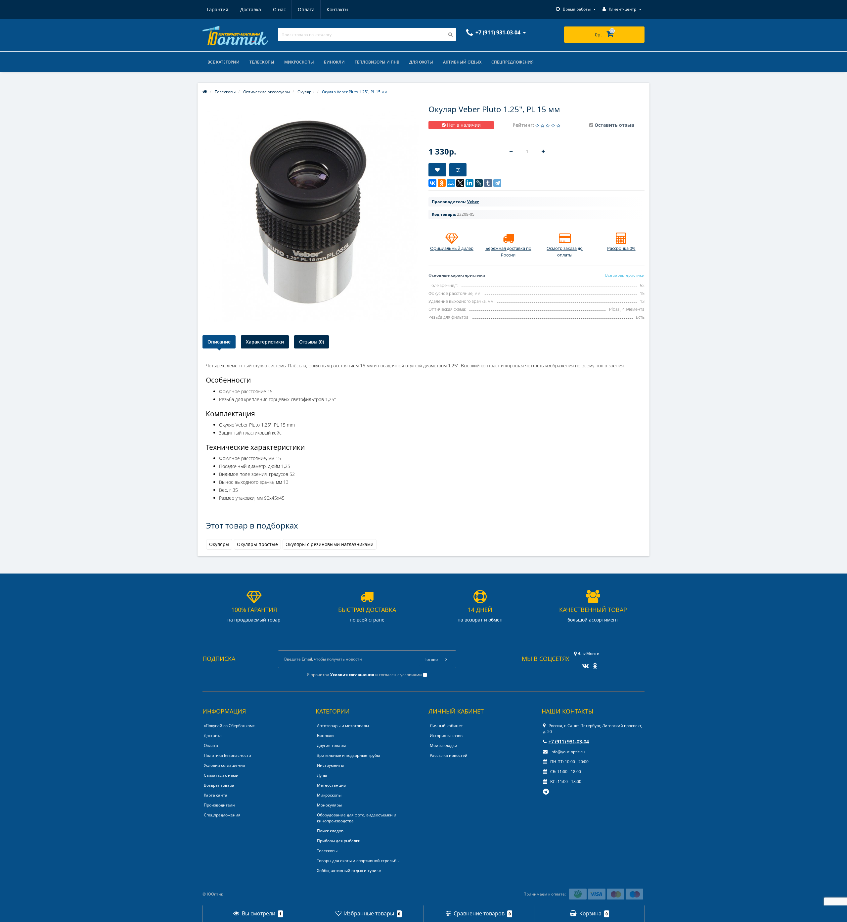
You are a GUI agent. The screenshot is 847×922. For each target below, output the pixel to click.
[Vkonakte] (584, 664)
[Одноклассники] (442, 183)
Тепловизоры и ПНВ (377, 62)
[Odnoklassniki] (593, 664)
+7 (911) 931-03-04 (569, 741)
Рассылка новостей (449, 755)
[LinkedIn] (469, 183)
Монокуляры (329, 805)
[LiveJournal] (479, 183)
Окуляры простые (257, 544)
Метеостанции (331, 785)
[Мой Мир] (451, 183)
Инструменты (330, 765)
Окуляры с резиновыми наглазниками (330, 544)
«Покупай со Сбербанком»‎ (229, 725)
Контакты (337, 9)
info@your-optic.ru (567, 752)
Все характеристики (625, 275)
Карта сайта (215, 795)
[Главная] (204, 92)
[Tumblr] (488, 183)
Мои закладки (443, 745)
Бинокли (334, 62)
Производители (219, 805)
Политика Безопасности (227, 755)
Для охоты (421, 62)
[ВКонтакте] (432, 183)
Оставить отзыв (614, 125)
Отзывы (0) (311, 342)
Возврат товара (219, 785)
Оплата (306, 9)
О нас (279, 9)
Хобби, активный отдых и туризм (349, 870)
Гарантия (217, 9)
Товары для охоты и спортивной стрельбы (358, 860)
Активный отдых (462, 62)
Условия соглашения (224, 765)
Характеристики (265, 342)
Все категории (223, 62)
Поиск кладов (330, 831)
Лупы (322, 775)
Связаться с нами (221, 775)
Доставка (250, 9)
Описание (219, 342)
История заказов (446, 735)
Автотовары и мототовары (343, 725)
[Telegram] (497, 183)
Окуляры (219, 544)
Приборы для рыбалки (339, 841)
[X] (460, 183)
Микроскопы (299, 62)
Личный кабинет (446, 725)
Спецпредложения (512, 62)
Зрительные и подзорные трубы (348, 755)
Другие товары (331, 745)
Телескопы (261, 62)
